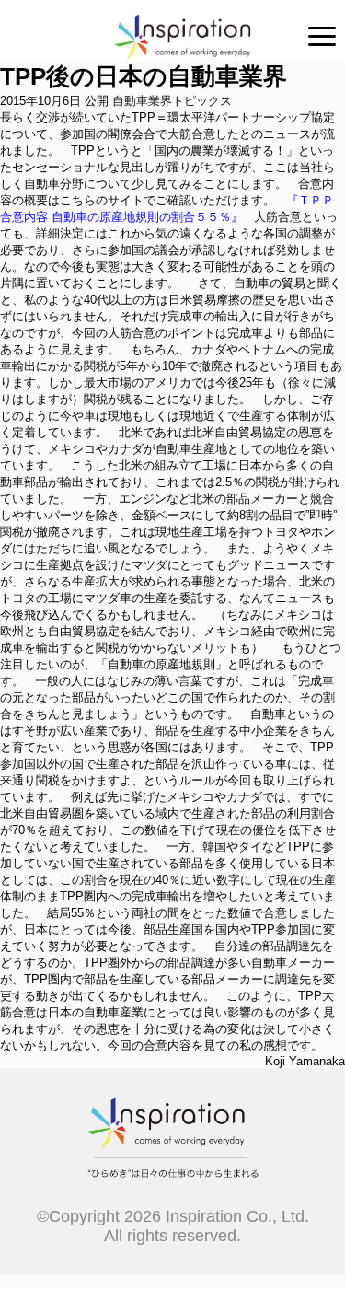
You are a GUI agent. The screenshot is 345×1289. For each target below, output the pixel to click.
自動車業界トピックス (172, 101)
